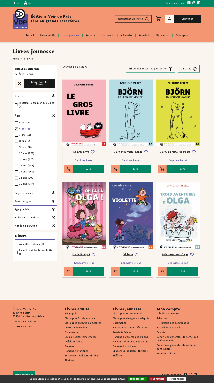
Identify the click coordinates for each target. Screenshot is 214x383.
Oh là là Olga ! (81, 254)
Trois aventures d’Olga (175, 254)
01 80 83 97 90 (22, 327)
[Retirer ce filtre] (16, 74)
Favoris (161, 332)
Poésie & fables (74, 342)
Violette (128, 254)
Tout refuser (157, 379)
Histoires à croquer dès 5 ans (130, 328)
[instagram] (194, 3)
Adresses (162, 318)
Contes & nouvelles (76, 328)
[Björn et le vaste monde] (131, 112)
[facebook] (189, 3)
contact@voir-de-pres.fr (26, 321)
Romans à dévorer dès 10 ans (130, 337)
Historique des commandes (173, 323)
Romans (69, 346)
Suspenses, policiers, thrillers (82, 356)
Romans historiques (76, 351)
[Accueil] (20, 19)
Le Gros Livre (81, 152)
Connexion (188, 19)
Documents (71, 332)
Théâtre (69, 360)
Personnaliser (176, 379)
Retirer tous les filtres (39, 83)
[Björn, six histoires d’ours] (178, 112)
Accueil (16, 59)
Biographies (72, 314)
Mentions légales (167, 354)
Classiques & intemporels (80, 318)
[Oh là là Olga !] (84, 215)
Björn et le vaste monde (128, 152)
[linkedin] (199, 3)
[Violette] (131, 215)
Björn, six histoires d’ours (175, 152)
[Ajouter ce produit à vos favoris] (93, 152)
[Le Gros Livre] (84, 112)
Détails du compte (168, 314)
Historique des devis (169, 328)
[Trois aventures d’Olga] (178, 215)
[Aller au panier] (158, 18)
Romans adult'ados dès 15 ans (131, 342)
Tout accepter (137, 379)
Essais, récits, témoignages (81, 337)
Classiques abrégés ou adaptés (83, 323)
